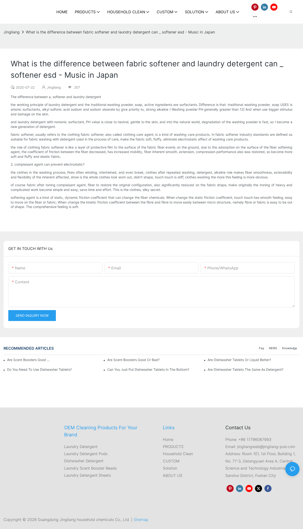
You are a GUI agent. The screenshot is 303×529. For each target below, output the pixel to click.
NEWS (273, 348)
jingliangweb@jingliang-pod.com (265, 446)
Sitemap (141, 519)
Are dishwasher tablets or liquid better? (239, 360)
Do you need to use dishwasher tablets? (39, 369)
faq (261, 348)
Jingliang (12, 32)
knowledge (289, 348)
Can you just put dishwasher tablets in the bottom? (148, 369)
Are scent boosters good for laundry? (29, 360)
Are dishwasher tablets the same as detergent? (245, 369)
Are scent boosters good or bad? (133, 360)
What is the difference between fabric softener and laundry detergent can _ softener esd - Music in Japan (120, 32)
